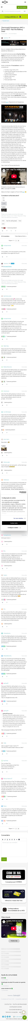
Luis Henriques (7, 412)
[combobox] (14, 11)
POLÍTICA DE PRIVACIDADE (20, 1004)
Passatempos (5, 20)
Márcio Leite (7, 462)
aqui (7, 102)
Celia (5, 743)
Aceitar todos (14, 523)
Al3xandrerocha (7, 655)
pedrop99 (6, 683)
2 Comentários (5, 985)
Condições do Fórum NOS (7, 999)
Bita (4, 551)
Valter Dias (6, 346)
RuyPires (6, 760)
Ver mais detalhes (18, 518)
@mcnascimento (7, 266)
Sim (4, 198)
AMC (3, 224)
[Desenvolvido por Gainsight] (14, 996)
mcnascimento (7, 245)
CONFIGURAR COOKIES (15, 1007)
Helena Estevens (8, 367)
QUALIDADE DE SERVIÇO (15, 1009)
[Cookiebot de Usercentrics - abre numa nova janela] (19, 492)
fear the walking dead (11, 220)
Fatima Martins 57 (8, 778)
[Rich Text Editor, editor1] (14, 849)
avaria (2, 977)
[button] (2, 7)
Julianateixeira (7, 633)
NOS (3, 220)
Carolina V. (6, 37)
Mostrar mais (14, 940)
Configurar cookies (13, 527)
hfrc (4, 609)
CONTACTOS (8, 1004)
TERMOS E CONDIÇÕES (12, 1012)
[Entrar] (2, 11)
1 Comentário (4, 979)
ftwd (20, 220)
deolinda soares (7, 296)
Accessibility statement (21, 999)
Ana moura (6, 391)
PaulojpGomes (7, 535)
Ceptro (5, 575)
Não (4, 200)
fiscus (5, 806)
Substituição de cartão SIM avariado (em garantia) (13, 982)
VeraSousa (6, 479)
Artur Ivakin (6, 439)
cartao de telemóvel (6, 988)
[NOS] (5, 2)
